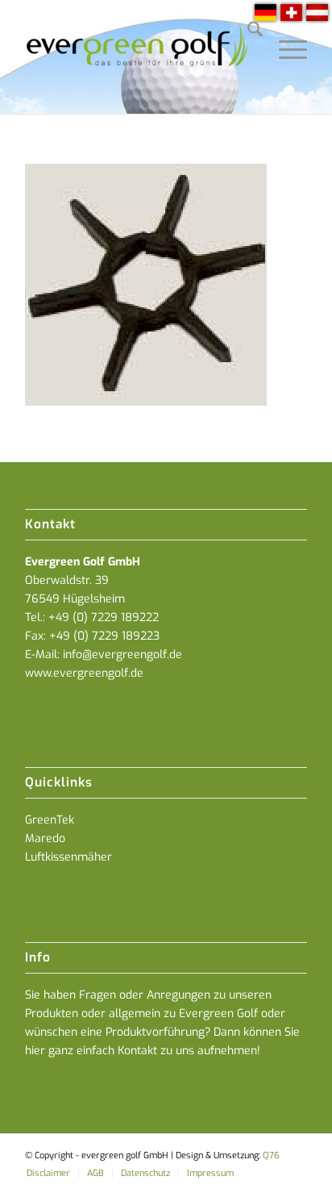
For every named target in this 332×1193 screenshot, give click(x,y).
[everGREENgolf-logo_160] (138, 57)
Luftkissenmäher (68, 857)
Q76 (271, 1155)
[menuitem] (247, 32)
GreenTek (49, 820)
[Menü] (285, 32)
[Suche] (247, 32)
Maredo (45, 838)
